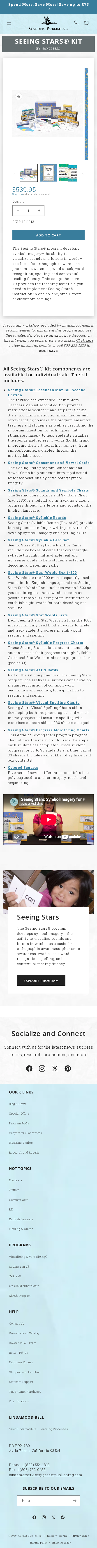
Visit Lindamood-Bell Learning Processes (38, 1429)
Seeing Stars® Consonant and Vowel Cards (49, 462)
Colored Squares (23, 767)
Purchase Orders (21, 1362)
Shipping (17, 194)
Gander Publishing (30, 1535)
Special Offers (19, 1113)
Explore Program (41, 980)
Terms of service (57, 1535)
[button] (9, 23)
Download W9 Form (22, 1343)
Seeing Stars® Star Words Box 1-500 (42, 572)
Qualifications (19, 1401)
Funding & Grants (21, 1229)
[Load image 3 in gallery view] (68, 173)
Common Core (19, 1200)
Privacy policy (80, 1535)
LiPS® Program (20, 1296)
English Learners (21, 1219)
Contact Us (16, 1323)
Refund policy (38, 1542)
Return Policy (18, 1353)
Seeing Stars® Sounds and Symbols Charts (48, 490)
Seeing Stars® (19, 1266)
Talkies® (15, 1276)
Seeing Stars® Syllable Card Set (38, 540)
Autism (14, 1190)
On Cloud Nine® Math (24, 1286)
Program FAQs (19, 1123)
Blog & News (18, 1104)
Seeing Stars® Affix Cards (33, 670)
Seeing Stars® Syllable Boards (37, 517)
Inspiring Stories (21, 1143)
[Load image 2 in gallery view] (48, 173)
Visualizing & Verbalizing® (28, 1257)
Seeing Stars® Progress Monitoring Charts (48, 730)
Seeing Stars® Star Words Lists (38, 615)
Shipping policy (61, 1542)
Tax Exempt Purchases (25, 1392)
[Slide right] (83, 174)
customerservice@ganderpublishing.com (45, 1474)
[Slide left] (14, 174)
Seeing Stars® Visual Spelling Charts (44, 702)
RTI (11, 1209)
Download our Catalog (24, 1333)
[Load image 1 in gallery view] (28, 173)
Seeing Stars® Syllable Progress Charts (45, 642)
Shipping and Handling (25, 1372)
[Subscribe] (75, 1500)
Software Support (21, 1382)
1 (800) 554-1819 (36, 1464)
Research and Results (24, 1152)
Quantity (18, 201)
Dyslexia (15, 1180)
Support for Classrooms (25, 1133)
